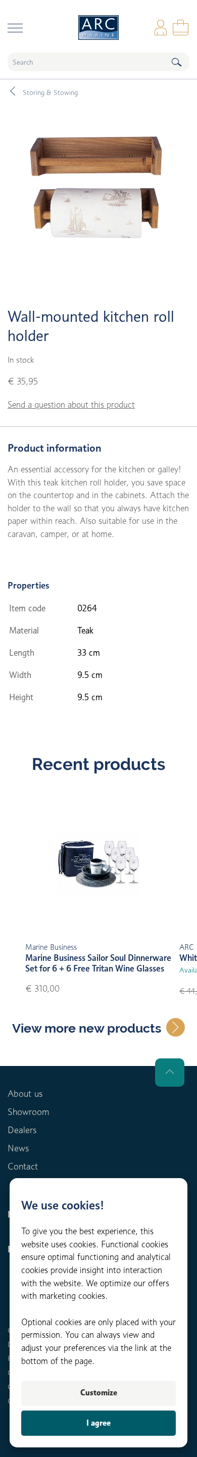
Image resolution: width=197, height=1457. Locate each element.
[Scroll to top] (169, 1072)
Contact (23, 1166)
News (18, 1148)
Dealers (22, 1130)
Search (176, 62)
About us (25, 1093)
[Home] (98, 27)
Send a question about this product (71, 405)
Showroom (28, 1111)
